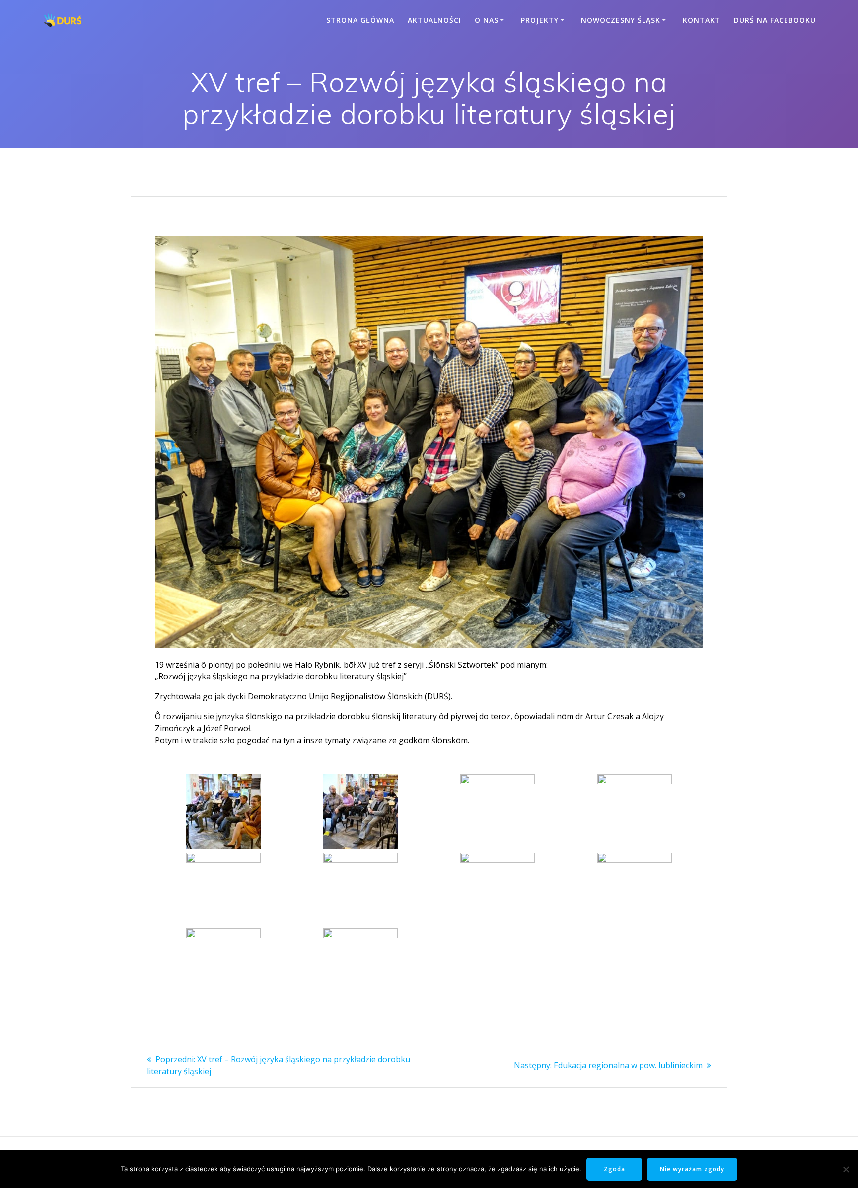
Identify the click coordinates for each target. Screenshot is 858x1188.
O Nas (487, 20)
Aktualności (434, 20)
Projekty (540, 20)
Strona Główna (360, 20)
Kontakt (701, 20)
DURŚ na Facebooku (775, 20)
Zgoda (614, 1169)
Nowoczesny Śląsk (620, 20)
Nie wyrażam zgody (692, 1169)
